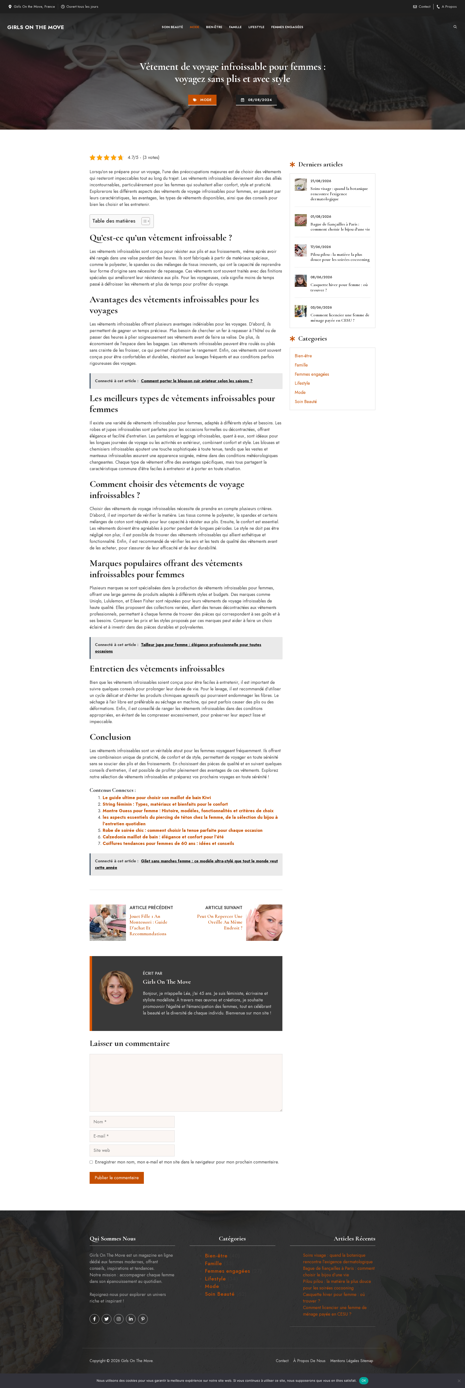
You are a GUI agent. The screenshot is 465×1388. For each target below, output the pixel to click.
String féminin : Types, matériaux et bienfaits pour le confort (165, 804)
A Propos (449, 6)
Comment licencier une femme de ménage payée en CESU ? (339, 317)
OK (364, 1380)
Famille (235, 27)
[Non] (459, 1380)
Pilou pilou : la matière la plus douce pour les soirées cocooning (340, 257)
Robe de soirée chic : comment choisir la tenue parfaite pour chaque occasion (183, 830)
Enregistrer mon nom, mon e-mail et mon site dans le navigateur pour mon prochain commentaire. (187, 1162)
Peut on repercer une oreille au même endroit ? (219, 922)
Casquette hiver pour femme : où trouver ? (339, 287)
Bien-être (214, 27)
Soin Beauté (172, 27)
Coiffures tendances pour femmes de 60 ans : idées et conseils (168, 843)
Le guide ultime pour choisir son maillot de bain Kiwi (157, 798)
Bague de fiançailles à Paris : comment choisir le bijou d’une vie (340, 226)
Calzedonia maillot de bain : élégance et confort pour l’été (163, 837)
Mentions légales (344, 1361)
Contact (424, 6)
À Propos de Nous (309, 1361)
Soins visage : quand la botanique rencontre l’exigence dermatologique (339, 194)
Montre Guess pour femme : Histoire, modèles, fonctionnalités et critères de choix (188, 811)
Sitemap (366, 1361)
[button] (455, 27)
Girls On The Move (35, 27)
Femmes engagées (287, 27)
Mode (194, 27)
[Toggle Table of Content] (143, 221)
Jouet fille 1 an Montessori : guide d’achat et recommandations (148, 925)
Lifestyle (256, 27)
